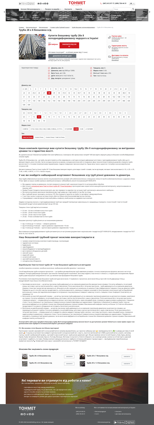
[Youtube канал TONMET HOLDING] (41, 3)
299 (104, 101)
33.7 (79, 93)
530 (24, 105)
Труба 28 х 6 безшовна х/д (40, 356)
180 (69, 101)
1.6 (55, 113)
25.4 (34, 93)
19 (101, 89)
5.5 (120, 113)
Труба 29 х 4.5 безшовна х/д (40, 363)
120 (129, 97)
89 (104, 97)
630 (29, 105)
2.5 (70, 113)
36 (94, 93)
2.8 (85, 113)
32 (69, 93)
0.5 (24, 113)
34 (84, 93)
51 (24, 97)
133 (34, 101)
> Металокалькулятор (103, 422)
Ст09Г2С (25, 129)
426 (129, 101)
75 (79, 97)
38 (99, 93)
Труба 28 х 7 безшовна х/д (97, 356)
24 (24, 93)
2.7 (80, 113)
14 (70, 89)
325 (109, 101)
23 (126, 89)
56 (34, 121)
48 (119, 93)
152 (49, 101)
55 (29, 121)
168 (64, 101)
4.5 (110, 113)
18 (96, 89)
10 (56, 89)
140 (39, 101)
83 (94, 97)
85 (99, 97)
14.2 (75, 89)
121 (24, 101)
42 (109, 93)
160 (59, 101)
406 (124, 101)
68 (64, 97)
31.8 (64, 93)
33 (74, 93)
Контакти (68, 9)
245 (94, 101)
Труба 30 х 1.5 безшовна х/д (98, 363)
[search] (133, 9)
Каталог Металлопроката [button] (30, 9)
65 (59, 97)
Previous (4, 12)
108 (119, 97)
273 (99, 101)
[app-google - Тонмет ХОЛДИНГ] (23, 3)
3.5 (100, 113)
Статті (97, 414)
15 (81, 89)
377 (119, 101)
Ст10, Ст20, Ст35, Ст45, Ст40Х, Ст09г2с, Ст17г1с (46, 129)
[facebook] (45, 3)
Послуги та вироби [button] (52, 9)
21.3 (115, 89)
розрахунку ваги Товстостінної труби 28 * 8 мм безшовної (52, 186)
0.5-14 (30, 113)
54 (34, 97)
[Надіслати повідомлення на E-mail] (39, 3)
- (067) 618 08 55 (80, 411)
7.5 (34, 117)
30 (59, 93)
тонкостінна (39, 137)
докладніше (115, 41)
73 (74, 97)
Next (150, 12)
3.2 (95, 113)
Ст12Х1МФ (68, 129)
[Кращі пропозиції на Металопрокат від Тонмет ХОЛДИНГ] (77, 3)
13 (65, 89)
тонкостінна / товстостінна (55, 137)
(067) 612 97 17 (108, 3)
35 (89, 93)
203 (79, 101)
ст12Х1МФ (89, 129)
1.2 (45, 113)
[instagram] (47, 3)
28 (49, 93)
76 (84, 97)
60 (44, 97)
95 (109, 97)
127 (29, 101)
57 (39, 97)
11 (54, 117)
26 (39, 93)
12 (60, 89)
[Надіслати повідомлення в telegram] (43, 3)
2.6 (75, 113)
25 (29, 93)
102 (114, 97)
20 (105, 89)
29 (54, 93)
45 (114, 93)
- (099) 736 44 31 (80, 414)
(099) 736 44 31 (120, 3)
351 (114, 101)
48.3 (124, 93)
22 (121, 89)
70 (69, 97)
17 (91, 89)
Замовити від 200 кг (69, 45)
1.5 (50, 113)
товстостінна (28, 137)
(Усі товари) (131, 349)
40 (104, 93)
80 (89, 97)
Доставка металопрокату (123, 414)
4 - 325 (25, 89)
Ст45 (81, 129)
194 (74, 101)
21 (110, 89)
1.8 (60, 113)
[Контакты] (101, 3)
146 (44, 101)
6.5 (24, 117)
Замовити (69, 356)
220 (89, 101)
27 (44, 93)
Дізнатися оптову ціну (62, 56)
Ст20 (76, 129)
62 (49, 97)
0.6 (35, 113)
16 (86, 89)
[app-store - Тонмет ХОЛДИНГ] (31, 3)
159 (54, 101)
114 (124, 97)
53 (29, 97)
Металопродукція (100, 411)
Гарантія (79, 9)
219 (84, 101)
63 (54, 97)
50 (129, 93)
